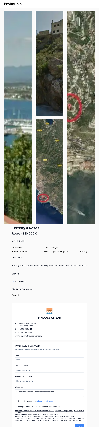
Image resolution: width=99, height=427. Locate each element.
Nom (17, 355)
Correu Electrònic (22, 366)
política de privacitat (44, 401)
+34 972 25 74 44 (25, 329)
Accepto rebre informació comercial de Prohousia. (39, 406)
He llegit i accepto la (35, 401)
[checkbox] (16, 401)
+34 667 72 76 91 (25, 332)
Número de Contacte (23, 376)
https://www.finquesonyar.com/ (30, 336)
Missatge (19, 387)
